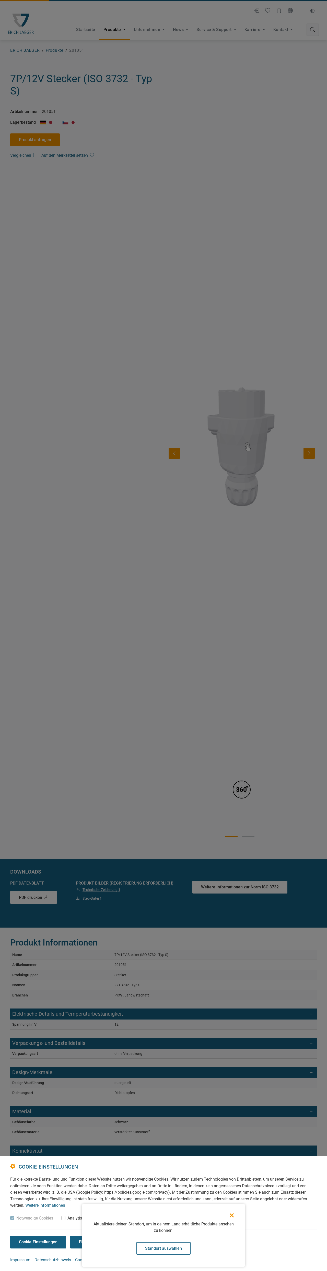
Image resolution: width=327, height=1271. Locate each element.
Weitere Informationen (45, 1205)
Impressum (20, 1259)
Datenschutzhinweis (52, 1259)
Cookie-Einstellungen (38, 1242)
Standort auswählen (163, 1248)
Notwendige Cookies (34, 1218)
